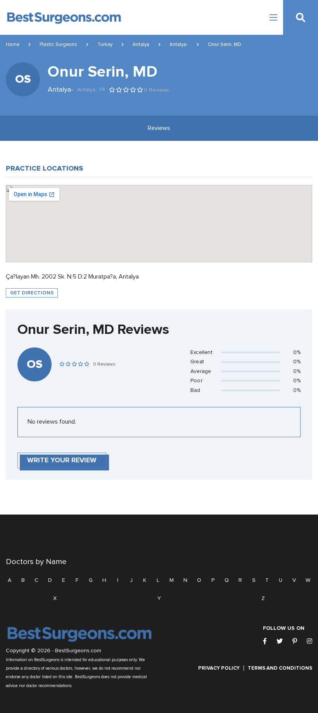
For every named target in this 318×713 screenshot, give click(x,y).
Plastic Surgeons (58, 44)
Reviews (159, 128)
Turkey (104, 44)
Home (12, 44)
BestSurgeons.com (78, 651)
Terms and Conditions (280, 668)
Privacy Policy (219, 668)
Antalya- (178, 44)
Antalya (141, 44)
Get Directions (32, 293)
